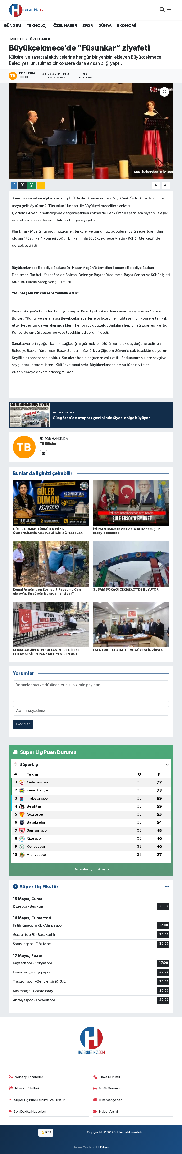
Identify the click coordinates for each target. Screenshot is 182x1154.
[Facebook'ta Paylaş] (14, 185)
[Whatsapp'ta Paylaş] (31, 185)
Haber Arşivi (108, 1111)
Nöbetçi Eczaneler (29, 1077)
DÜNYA (105, 26)
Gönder (23, 724)
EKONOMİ (126, 26)
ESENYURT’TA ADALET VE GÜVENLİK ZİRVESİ (128, 650)
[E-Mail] (43, 454)
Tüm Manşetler (110, 1100)
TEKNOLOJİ (37, 26)
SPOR (87, 26)
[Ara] (162, 10)
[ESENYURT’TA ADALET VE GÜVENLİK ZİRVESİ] (131, 624)
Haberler (16, 39)
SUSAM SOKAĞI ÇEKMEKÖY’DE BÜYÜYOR (126, 589)
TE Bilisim (48, 443)
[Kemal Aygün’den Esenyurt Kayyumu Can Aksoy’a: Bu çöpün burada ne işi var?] (51, 564)
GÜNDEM (12, 26)
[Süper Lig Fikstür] (167, 887)
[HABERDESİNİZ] (26, 10)
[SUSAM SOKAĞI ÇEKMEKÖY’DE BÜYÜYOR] (131, 564)
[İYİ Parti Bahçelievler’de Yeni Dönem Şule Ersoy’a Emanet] (131, 503)
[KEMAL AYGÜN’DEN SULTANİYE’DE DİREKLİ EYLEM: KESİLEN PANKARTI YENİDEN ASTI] (51, 624)
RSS (48, 1132)
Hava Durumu (110, 1077)
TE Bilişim (102, 1147)
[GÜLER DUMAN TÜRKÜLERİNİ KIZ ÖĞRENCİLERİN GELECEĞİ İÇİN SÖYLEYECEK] (51, 503)
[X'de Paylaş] (22, 185)
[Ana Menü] (169, 10)
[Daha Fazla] (41, 185)
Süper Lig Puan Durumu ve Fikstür (39, 1100)
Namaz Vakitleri (27, 1088)
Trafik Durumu (109, 1088)
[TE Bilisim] (24, 447)
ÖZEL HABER (65, 26)
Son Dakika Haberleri (30, 1111)
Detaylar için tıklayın (91, 869)
